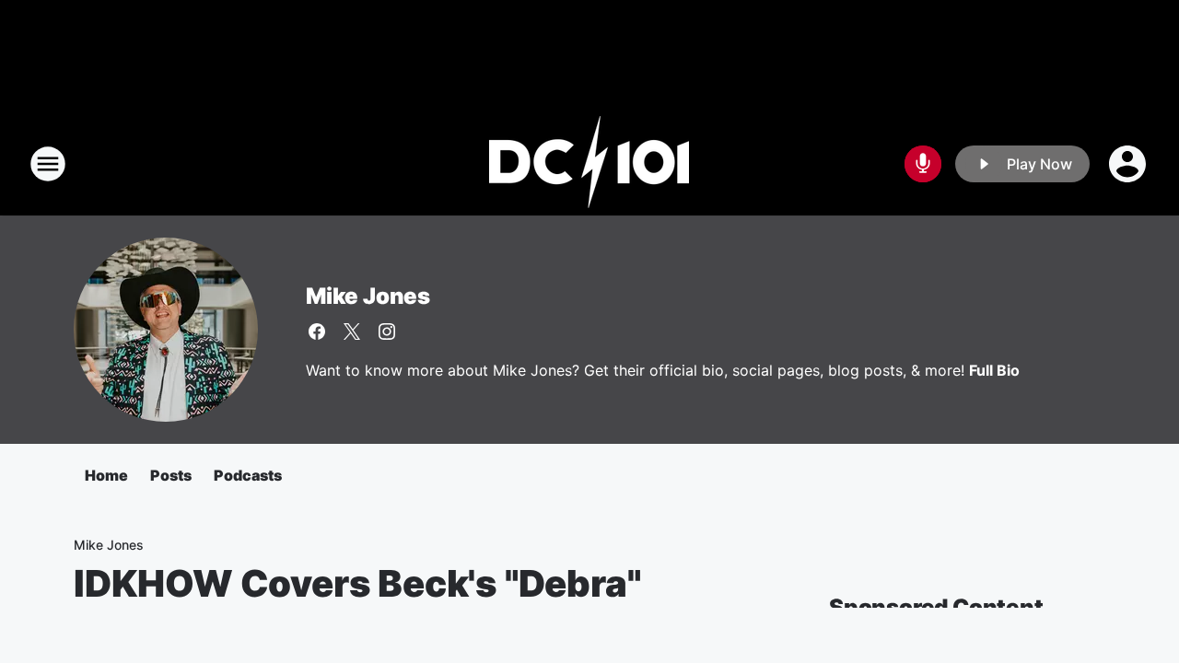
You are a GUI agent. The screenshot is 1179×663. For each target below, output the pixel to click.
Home (106, 475)
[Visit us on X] (352, 331)
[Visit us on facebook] (317, 331)
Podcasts (248, 475)
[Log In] (1129, 163)
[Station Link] (589, 164)
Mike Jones (368, 296)
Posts (171, 475)
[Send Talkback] (923, 163)
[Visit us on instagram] (387, 331)
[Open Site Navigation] (47, 163)
